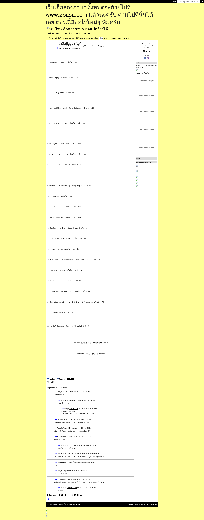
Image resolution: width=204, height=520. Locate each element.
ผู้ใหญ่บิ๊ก (63, 504)
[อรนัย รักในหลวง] (51, 49)
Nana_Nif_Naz (68, 419)
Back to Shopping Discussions (69, 48)
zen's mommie (71, 400)
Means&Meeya (68, 428)
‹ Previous (52, 495)
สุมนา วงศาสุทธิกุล (72, 445)
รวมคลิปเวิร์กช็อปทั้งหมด (143, 73)
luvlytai (65, 471)
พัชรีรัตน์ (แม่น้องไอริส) (70, 462)
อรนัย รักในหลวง (69, 46)
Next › (80, 495)
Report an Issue (140, 504)
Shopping (101, 46)
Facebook (62, 379)
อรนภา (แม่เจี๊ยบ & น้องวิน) (71, 453)
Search (202, 1)
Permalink (56, 392)
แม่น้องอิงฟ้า (67, 392)
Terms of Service (152, 504)
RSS (49, 499)
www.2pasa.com (66, 14)
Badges (130, 504)
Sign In (174, 1)
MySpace (53, 379)
